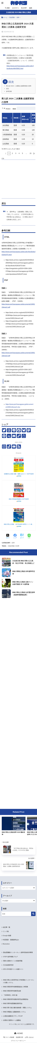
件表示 (8, 109)
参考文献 (9, 91)
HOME (19, 1033)
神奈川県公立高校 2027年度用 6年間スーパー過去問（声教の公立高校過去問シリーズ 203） (19, 524)
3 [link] (15, 153)
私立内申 (24, 8)
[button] (11, 118)
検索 (8, 8)
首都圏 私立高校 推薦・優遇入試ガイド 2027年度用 (19, 474)
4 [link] (19, 153)
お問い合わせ (29, 1037)
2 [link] (12, 153)
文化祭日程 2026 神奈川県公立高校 (18, 12)
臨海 (30, 8)
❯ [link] (34, 153)
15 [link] (30, 153)
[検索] (33, 914)
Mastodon (6, 944)
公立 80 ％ (15, 8)
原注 (7, 88)
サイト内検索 (9, 1037)
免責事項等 (19, 1037)
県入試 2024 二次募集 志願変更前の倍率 (18, 86)
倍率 (13, 543)
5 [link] (22, 153)
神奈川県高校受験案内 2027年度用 (19, 499)
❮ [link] (5, 153)
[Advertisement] (18, 179)
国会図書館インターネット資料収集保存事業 (18, 952)
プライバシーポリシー (18, 1040)
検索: (14, 109)
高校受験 (11, 546)
